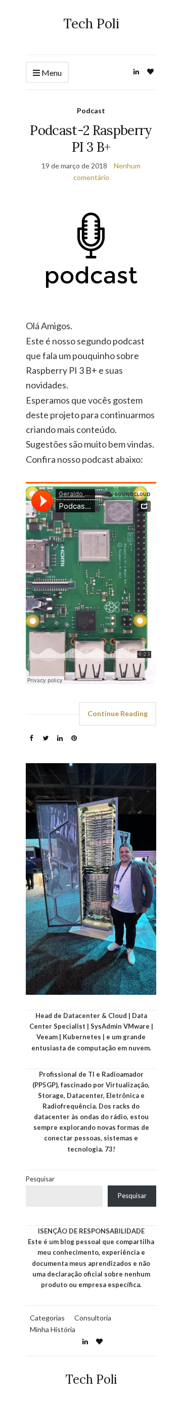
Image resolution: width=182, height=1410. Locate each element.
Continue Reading (117, 713)
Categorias (47, 1317)
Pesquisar (40, 1179)
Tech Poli (91, 23)
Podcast (91, 110)
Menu (51, 72)
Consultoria (92, 1317)
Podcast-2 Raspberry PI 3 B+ (91, 138)
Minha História (52, 1329)
